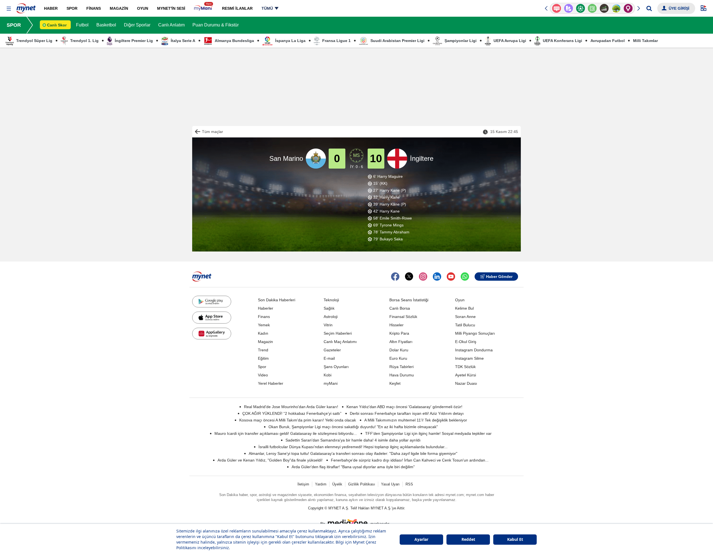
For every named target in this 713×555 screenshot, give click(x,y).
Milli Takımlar (645, 40)
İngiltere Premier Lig (133, 40)
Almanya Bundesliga (234, 40)
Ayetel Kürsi (465, 375)
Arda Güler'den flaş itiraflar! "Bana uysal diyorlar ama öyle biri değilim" (353, 467)
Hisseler (396, 325)
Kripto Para (399, 333)
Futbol (82, 25)
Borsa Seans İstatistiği (408, 300)
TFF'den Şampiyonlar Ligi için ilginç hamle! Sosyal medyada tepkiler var (428, 433)
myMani (331, 383)
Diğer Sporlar (137, 25)
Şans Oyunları (336, 366)
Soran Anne (465, 316)
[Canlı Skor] (580, 8)
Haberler (265, 308)
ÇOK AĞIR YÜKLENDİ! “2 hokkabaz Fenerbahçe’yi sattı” (291, 413)
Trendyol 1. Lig (84, 40)
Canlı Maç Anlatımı (340, 341)
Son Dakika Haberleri (276, 300)
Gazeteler (332, 350)
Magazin (265, 341)
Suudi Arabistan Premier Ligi (396, 40)
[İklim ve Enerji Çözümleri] (616, 8)
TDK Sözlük (465, 366)
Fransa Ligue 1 (336, 40)
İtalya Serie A (182, 40)
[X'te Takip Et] (409, 276)
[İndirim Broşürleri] (569, 8)
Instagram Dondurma (474, 350)
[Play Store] (211, 301)
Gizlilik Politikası (361, 484)
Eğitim (263, 358)
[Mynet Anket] (557, 8)
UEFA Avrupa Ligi (509, 40)
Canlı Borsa (399, 308)
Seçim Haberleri (338, 333)
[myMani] (203, 8)
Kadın (263, 333)
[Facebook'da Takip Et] (395, 276)
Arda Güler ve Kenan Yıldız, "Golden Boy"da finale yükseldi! (270, 460)
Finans (264, 316)
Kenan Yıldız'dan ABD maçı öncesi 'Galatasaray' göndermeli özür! (404, 406)
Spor (262, 366)
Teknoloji (331, 300)
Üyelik (337, 484)
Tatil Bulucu (465, 325)
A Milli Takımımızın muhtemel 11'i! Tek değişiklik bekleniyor (415, 420)
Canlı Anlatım (171, 25)
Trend (263, 350)
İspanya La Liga (290, 40)
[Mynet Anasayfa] (26, 6)
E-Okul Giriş (465, 341)
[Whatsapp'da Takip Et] (465, 276)
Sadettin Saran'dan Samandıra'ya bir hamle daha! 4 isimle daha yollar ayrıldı (353, 440)
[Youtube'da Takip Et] (451, 276)
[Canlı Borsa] (604, 8)
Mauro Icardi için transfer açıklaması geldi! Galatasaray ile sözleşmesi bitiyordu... (285, 433)
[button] (9, 9)
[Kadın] (628, 8)
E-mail (329, 358)
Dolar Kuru (398, 350)
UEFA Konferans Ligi (562, 40)
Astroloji (331, 316)
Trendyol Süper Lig (33, 40)
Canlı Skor (57, 25)
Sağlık (329, 308)
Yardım (320, 484)
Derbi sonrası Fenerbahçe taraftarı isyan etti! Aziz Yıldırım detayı (407, 413)
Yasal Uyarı (390, 484)
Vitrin (328, 325)
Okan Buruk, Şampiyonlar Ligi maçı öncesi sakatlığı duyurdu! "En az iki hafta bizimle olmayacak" (353, 427)
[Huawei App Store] (211, 333)
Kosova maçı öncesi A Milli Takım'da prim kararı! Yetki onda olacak (297, 420)
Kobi (327, 375)
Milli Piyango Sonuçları (475, 333)
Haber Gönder (499, 276)
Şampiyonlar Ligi (460, 40)
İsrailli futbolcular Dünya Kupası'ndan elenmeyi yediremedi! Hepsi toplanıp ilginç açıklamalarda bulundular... (353, 447)
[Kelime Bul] (592, 8)
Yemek (264, 325)
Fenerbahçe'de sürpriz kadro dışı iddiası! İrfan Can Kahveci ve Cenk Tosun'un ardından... (410, 460)
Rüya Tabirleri (401, 366)
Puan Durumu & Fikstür (215, 25)
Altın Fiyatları (400, 341)
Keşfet (395, 383)
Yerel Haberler (270, 383)
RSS (409, 484)
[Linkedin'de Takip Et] (437, 276)
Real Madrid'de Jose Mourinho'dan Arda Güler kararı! (291, 406)
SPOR (14, 25)
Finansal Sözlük (403, 316)
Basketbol (106, 25)
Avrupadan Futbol (607, 40)
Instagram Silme (469, 358)
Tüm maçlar (212, 131)
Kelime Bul (464, 308)
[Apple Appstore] (211, 317)
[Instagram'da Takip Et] (423, 276)
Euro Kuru (398, 358)
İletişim (303, 484)
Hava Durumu (401, 375)
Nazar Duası (466, 383)
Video (263, 375)
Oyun (460, 300)
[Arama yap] (649, 8)
